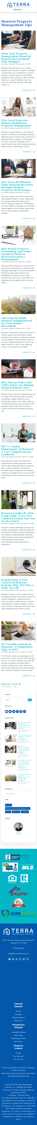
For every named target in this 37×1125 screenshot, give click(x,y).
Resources (18, 1021)
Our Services (18, 1056)
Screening (24, 812)
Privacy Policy (24, 1095)
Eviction (8, 805)
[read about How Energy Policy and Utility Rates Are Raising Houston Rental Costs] (18, 368)
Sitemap (12, 1095)
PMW (23, 1093)
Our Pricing (18, 1059)
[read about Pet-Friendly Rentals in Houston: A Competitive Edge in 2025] (18, 630)
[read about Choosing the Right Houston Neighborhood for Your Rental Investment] (18, 304)
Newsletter (11, 794)
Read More (27, 90)
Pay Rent (18, 1014)
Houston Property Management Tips (17, 808)
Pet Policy (18, 1041)
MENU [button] (19, 10)
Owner (8, 812)
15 (15, 686)
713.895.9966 (18, 948)
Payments (16, 812)
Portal (18, 1011)
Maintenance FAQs (18, 1038)
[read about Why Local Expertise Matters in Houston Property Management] (18, 106)
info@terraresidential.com (18, 954)
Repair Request (18, 1017)
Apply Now (18, 1035)
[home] (18, 4)
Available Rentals (18, 1032)
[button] (6, 711)
